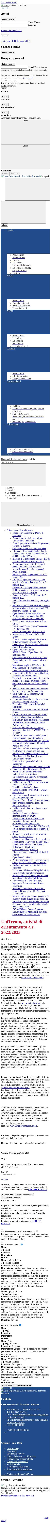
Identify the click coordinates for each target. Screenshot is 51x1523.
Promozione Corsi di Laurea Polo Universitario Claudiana (27, 539)
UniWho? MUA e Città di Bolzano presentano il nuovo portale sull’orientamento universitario (28, 821)
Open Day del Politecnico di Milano (28, 613)
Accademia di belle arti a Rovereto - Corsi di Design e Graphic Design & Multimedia (28, 891)
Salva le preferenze (23, 1385)
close (4, 225)
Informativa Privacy (16, 1453)
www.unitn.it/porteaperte (32, 977)
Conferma (15, 173)
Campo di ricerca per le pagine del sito (18, 459)
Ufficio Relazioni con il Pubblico (21, 1456)
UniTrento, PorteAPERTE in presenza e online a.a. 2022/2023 (30, 783)
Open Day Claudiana (21, 857)
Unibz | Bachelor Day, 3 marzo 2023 (28, 631)
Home (9, 487)
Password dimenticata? (11, 30)
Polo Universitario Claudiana (25, 787)
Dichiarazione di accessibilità (20, 1459)
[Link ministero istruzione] (13, 5)
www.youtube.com (10, 1325)
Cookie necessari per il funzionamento (18, 1231)
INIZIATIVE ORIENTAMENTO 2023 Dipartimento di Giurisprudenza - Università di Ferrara (30, 756)
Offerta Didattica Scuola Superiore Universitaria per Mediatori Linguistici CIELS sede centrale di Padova (29, 912)
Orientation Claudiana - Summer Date (29, 548)
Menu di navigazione (25, 525)
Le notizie (11, 493)
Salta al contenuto (9, 2)
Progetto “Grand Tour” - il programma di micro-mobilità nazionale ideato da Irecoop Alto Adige (30, 803)
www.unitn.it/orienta (31, 1003)
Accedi (5, 8)
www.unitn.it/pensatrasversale (23, 1126)
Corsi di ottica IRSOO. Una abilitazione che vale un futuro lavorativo (30, 674)
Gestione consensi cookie (18, 1466)
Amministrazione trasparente (19, 1469)
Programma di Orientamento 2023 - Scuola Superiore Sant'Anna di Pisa (28, 617)
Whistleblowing (14, 1464)
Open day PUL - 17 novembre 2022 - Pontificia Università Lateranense (29, 770)
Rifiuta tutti (24, 1195)
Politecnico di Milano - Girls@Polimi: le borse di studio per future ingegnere (30, 871)
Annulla (5, 173)
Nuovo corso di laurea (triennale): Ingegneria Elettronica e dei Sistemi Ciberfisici (28, 883)
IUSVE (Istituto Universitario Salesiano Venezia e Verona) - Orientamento (30, 689)
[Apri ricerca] (27, 189)
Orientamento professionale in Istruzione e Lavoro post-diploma (30, 796)
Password (32, 25)
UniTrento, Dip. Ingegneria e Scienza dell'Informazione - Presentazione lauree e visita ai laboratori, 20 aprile (31, 590)
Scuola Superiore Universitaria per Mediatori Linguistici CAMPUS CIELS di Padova (30, 730)
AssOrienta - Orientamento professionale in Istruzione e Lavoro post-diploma (30, 749)
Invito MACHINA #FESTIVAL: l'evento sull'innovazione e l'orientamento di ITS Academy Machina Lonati (31, 608)
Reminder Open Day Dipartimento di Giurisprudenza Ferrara (29, 835)
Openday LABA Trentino (24, 649)
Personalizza (7, 1195)
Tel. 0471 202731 (19, 1412)
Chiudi (4, 97)
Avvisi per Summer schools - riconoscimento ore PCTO (25, 814)
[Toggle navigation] (23, 212)
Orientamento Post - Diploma (20, 530)
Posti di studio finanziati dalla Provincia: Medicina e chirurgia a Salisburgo (30, 876)
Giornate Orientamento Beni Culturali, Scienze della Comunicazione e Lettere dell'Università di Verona (29, 553)
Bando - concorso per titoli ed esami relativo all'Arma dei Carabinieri (28, 565)
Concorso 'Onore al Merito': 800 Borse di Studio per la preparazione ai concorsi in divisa (30, 829)
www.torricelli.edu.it (10, 1244)
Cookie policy (13, 1448)
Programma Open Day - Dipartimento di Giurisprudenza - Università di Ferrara (30, 861)
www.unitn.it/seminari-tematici (15, 1087)
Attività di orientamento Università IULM (31, 766)
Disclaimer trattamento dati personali (17, 1495)
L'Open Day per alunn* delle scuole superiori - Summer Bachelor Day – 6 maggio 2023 (29, 582)
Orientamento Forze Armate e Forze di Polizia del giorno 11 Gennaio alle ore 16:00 (29, 660)
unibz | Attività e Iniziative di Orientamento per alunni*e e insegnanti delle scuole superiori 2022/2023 (29, 777)
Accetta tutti (11, 1198)
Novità (10, 490)
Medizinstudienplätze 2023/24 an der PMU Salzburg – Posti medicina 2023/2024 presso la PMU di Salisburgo (30, 668)
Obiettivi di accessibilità (17, 1461)
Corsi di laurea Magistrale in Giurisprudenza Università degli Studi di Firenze (30, 852)
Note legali (12, 1451)
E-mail (31, 67)
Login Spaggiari (27, 78)
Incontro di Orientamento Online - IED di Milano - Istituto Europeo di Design (31, 560)
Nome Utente (34, 22)
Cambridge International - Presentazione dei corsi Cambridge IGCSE (30, 700)
